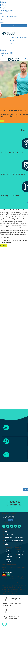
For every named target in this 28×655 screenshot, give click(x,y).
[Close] (27, 59)
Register (5, 520)
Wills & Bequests (9, 555)
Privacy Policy (7, 572)
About (7, 532)
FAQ (6, 543)
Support (20, 557)
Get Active (9, 534)
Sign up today (14, 508)
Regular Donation (9, 551)
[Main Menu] (0, 59)
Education (21, 554)
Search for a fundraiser (19, 37)
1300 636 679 (9, 517)
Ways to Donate (8, 560)
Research (21, 552)
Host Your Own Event (14, 537)
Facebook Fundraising (14, 540)
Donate (11, 43)
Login (14, 25)
